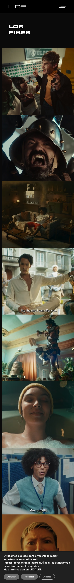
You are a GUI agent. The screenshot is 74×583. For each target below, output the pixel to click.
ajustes (34, 566)
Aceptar (11, 576)
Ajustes (47, 576)
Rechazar (29, 576)
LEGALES (35, 569)
